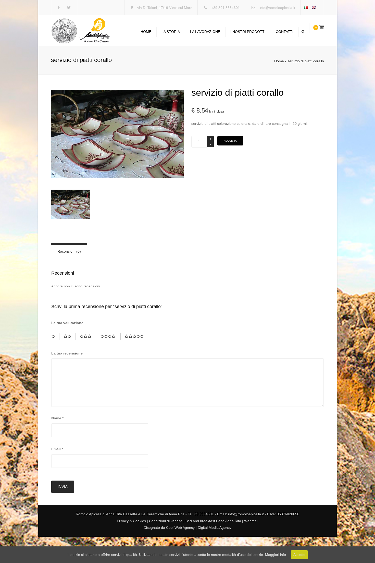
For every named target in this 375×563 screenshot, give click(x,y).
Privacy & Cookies (131, 521)
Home (146, 32)
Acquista (230, 140)
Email (57, 449)
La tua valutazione (67, 323)
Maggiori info (275, 555)
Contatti (284, 32)
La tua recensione (67, 353)
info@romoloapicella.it (277, 8)
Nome (57, 418)
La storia (170, 32)
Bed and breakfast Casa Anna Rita (213, 521)
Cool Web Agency (180, 527)
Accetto (299, 555)
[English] (315, 7)
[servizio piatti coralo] (117, 134)
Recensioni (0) (69, 251)
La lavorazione (205, 32)
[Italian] (307, 7)
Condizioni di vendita (165, 521)
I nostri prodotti (248, 32)
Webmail (251, 521)
